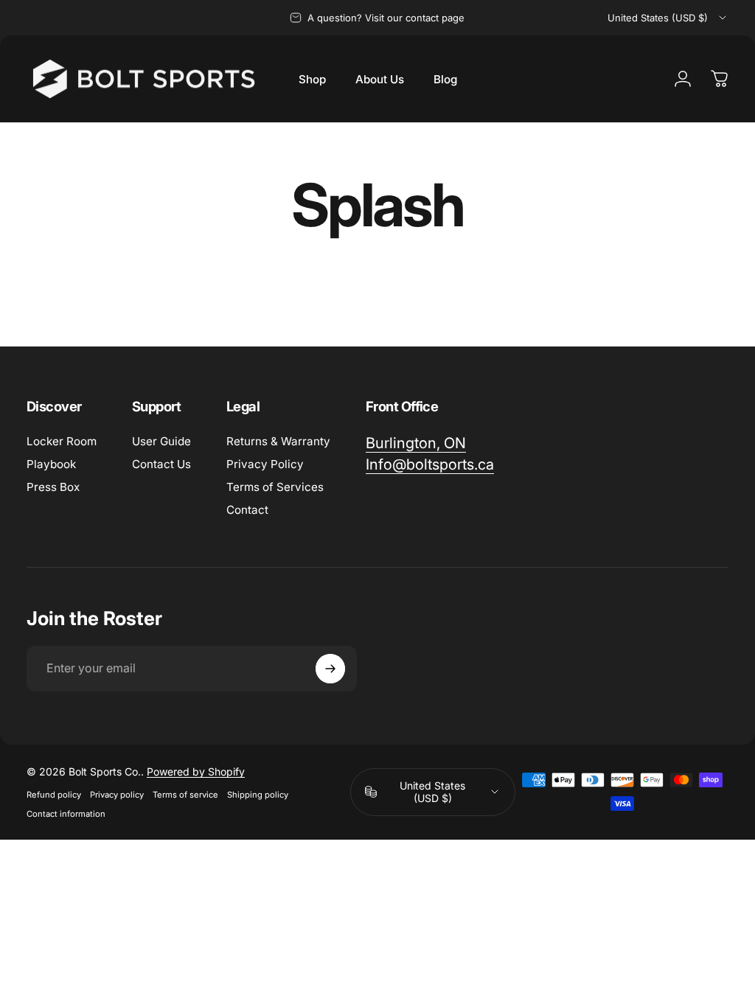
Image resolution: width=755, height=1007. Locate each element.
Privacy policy (117, 795)
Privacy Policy (265, 464)
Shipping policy (257, 795)
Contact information (66, 814)
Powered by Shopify (196, 771)
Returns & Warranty (278, 441)
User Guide (161, 441)
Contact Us (161, 464)
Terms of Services (275, 487)
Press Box (53, 487)
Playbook (51, 464)
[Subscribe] (330, 668)
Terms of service (185, 795)
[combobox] (668, 17)
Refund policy (54, 795)
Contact (247, 510)
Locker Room (62, 441)
